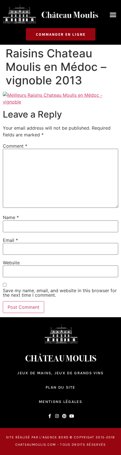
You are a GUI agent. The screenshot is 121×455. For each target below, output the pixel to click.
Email (10, 240)
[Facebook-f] (50, 416)
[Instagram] (57, 416)
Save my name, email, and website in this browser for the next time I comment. (60, 292)
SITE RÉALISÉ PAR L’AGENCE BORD (37, 437)
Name (11, 217)
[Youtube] (72, 416)
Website (11, 262)
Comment (15, 146)
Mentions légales (60, 401)
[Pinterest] (64, 416)
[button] (113, 15)
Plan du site (60, 387)
